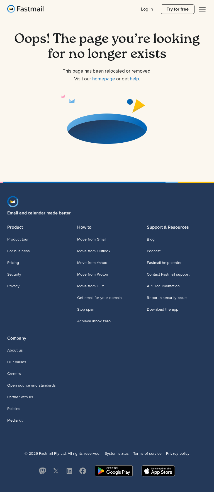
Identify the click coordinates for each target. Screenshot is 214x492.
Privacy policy (177, 453)
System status (117, 453)
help (134, 79)
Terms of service (147, 453)
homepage (103, 79)
